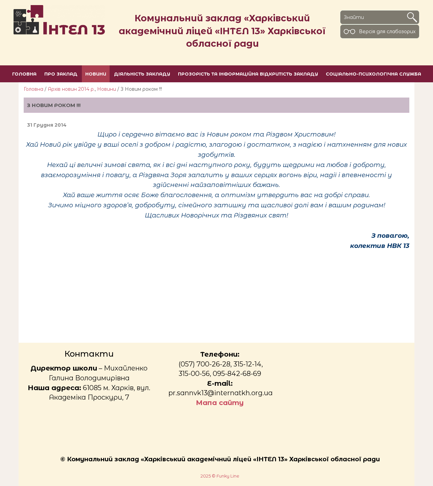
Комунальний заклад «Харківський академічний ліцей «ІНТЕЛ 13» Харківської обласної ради (222, 31)
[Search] (412, 17)
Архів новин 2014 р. (71, 89)
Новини (106, 89)
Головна (33, 89)
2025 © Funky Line (220, 476)
